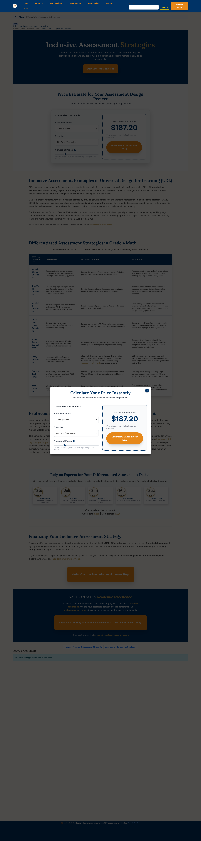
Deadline (58, 427)
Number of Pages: (64, 441)
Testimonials (93, 3)
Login (25, 8)
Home (25, 3)
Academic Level (62, 413)
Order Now (179, 5)
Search (132, 4)
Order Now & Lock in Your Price (125, 438)
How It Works (75, 3)
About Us (39, 3)
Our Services (56, 3)
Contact (110, 3)
